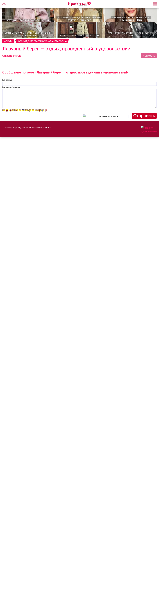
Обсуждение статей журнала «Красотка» (42, 45)
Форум (8, 45)
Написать (149, 59)
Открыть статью (11, 59)
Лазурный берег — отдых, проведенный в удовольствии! (67, 53)
